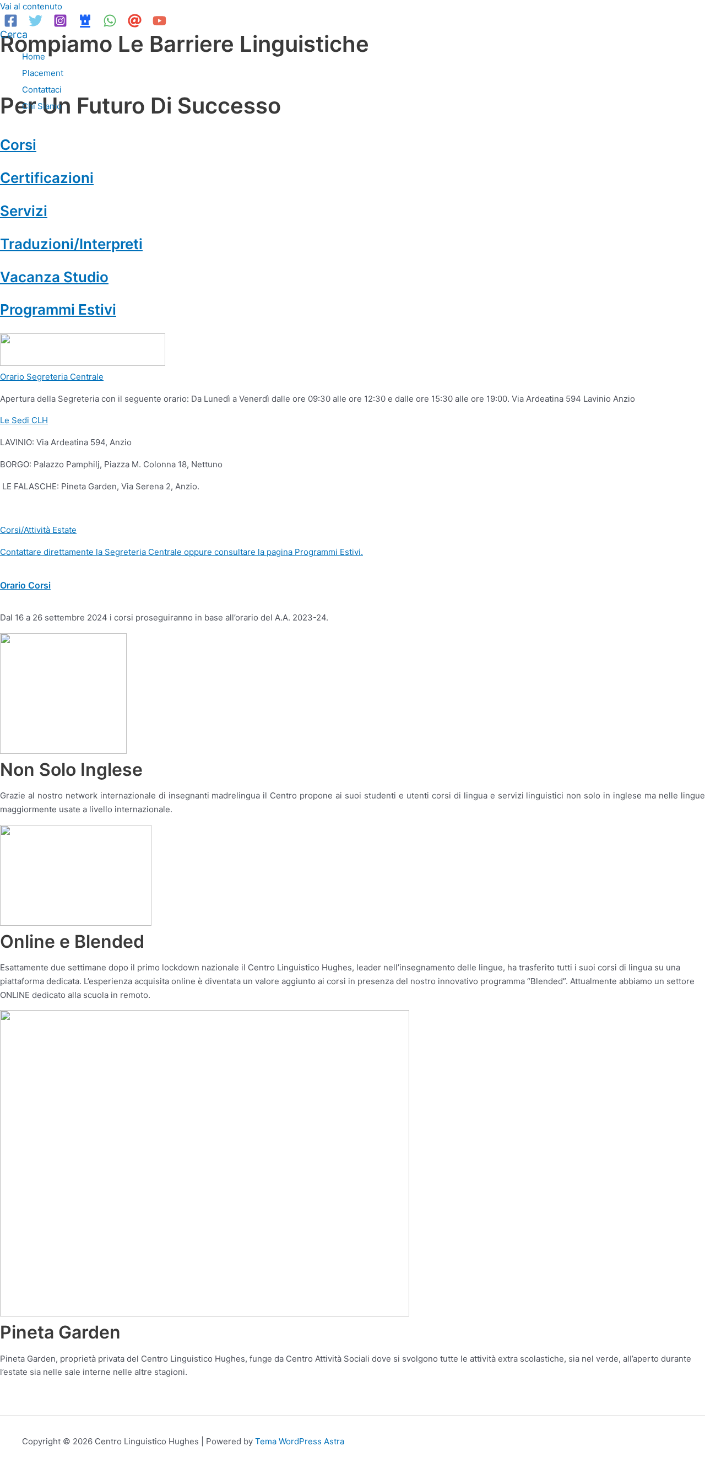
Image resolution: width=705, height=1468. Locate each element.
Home (33, 56)
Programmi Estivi (58, 309)
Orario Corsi (25, 585)
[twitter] (37, 24)
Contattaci (42, 89)
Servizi (23, 210)
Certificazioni (47, 177)
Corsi (18, 144)
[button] (14, 34)
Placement (42, 73)
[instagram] (62, 24)
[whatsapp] (111, 24)
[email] (136, 24)
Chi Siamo (42, 106)
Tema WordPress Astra (299, 1441)
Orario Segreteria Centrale (52, 376)
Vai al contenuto (31, 6)
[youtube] (161, 24)
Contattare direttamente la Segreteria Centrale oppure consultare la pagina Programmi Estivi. (181, 552)
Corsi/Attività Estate (38, 530)
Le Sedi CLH (24, 420)
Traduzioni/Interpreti (71, 243)
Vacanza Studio (54, 276)
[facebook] (12, 24)
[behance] (87, 24)
